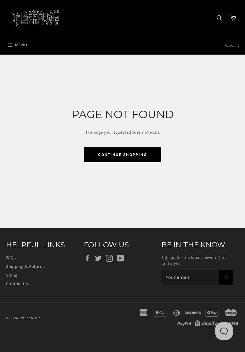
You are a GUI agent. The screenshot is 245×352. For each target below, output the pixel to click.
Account (232, 45)
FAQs (11, 257)
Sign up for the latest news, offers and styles (194, 260)
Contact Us (17, 283)
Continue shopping (122, 154)
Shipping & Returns (25, 266)
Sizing (11, 275)
